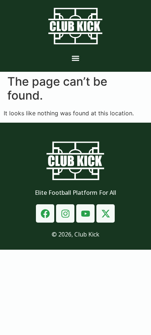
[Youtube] (85, 213)
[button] (75, 58)
